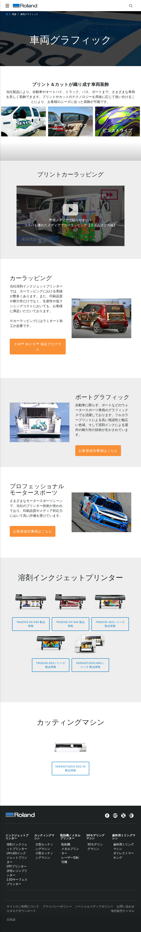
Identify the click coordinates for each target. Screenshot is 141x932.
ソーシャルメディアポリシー (94, 906)
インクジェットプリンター (17, 837)
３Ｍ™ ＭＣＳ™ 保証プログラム (38, 346)
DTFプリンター (17, 866)
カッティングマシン (44, 837)
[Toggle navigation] (7, 6)
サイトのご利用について (23, 906)
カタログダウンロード (21, 911)
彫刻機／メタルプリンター (70, 837)
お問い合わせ (125, 906)
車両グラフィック (29, 14)
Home (7, 14)
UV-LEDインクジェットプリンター (17, 857)
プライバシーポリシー (57, 906)
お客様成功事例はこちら (98, 451)
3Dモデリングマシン (95, 837)
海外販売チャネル (122, 911)
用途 (14, 14)
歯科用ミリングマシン (123, 837)
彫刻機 (65, 844)
